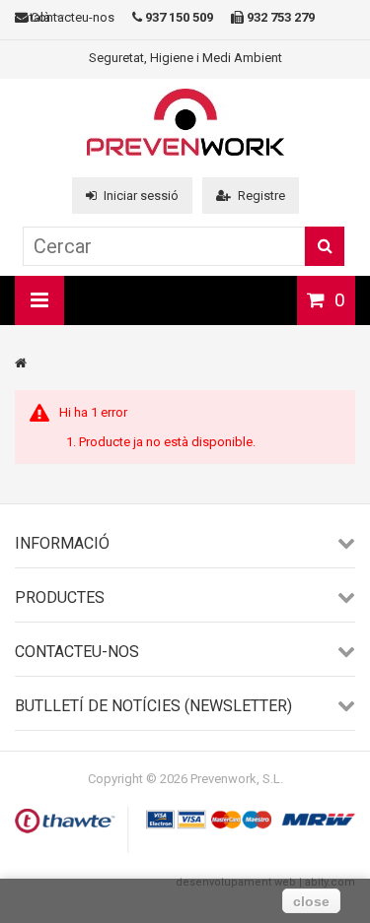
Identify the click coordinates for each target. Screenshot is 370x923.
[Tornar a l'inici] (21, 363)
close (311, 901)
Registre (261, 195)
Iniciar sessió (141, 195)
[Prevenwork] (185, 151)
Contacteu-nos (71, 17)
